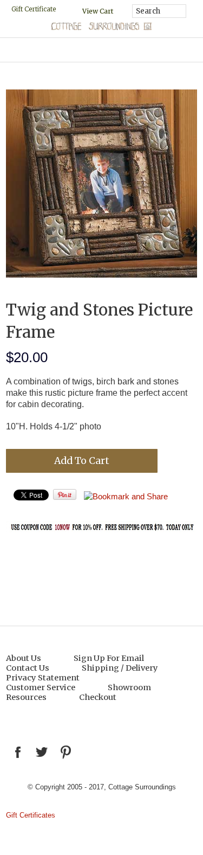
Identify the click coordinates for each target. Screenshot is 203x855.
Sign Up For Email (109, 658)
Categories (101, 50)
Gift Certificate (33, 9)
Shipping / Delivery (120, 668)
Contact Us (27, 668)
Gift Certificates (30, 815)
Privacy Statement (43, 678)
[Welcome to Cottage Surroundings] (102, 28)
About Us (23, 658)
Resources (26, 697)
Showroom (129, 687)
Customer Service (40, 687)
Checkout (97, 697)
